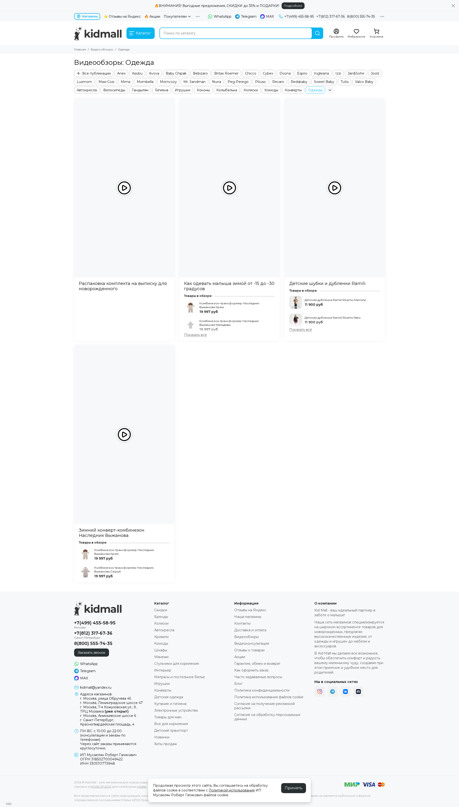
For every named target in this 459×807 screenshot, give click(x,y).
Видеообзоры (102, 49)
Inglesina (321, 73)
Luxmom (84, 82)
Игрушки (182, 90)
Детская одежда (168, 697)
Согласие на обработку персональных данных (267, 717)
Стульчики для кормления (176, 663)
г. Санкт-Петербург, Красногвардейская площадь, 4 (107, 722)
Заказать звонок (91, 652)
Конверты (293, 90)
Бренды (161, 617)
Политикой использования (232, 790)
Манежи (161, 657)
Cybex (268, 73)
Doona (285, 73)
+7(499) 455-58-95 (299, 16)
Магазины (90, 16)
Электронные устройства (176, 710)
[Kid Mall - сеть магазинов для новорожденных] (98, 33)
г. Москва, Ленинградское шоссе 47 (111, 703)
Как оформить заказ (251, 670)
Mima (125, 82)
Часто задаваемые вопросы (258, 677)
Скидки (160, 610)
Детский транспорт (171, 730)
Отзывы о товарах (249, 650)
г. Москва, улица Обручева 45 (105, 698)
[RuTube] (358, 691)
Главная (80, 49)
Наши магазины (247, 617)
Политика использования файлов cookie (268, 697)
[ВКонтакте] (345, 691)
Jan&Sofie (356, 73)
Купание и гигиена (170, 704)
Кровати (161, 637)
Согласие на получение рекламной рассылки (264, 706)
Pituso (260, 82)
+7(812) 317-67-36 (330, 16)
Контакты (242, 623)
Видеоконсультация (251, 643)
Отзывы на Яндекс (250, 610)
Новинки (161, 737)
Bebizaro (200, 73)
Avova (154, 73)
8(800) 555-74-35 (361, 16)
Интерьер (162, 670)
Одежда (315, 90)
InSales (141, 786)
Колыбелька (226, 90)
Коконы (203, 90)
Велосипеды (114, 90)
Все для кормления (171, 724)
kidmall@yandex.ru (95, 687)
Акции (239, 657)
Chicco (250, 73)
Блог (238, 684)
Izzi (338, 73)
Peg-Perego (238, 82)
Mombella (145, 82)
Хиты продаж (165, 744)
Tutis (345, 82)
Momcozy (168, 82)
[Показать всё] (195, 335)
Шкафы (160, 650)
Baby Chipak (176, 73)
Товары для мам (167, 717)
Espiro (302, 73)
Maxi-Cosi (106, 82)
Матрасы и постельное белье (179, 677)
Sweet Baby (324, 82)
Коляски (251, 90)
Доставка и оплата (250, 630)
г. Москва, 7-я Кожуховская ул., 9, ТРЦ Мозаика (108, 709)
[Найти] (317, 33)
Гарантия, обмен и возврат (257, 663)
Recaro (278, 82)
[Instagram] (319, 691)
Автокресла (87, 90)
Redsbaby (299, 82)
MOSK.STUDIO (101, 786)
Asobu (137, 73)
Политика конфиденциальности (262, 690)
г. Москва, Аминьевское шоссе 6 (108, 716)
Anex (121, 73)
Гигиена (161, 90)
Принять (293, 788)
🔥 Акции (152, 16)
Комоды (271, 90)
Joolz (375, 73)
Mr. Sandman (194, 82)
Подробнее (293, 5)
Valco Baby (364, 82)
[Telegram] (332, 691)
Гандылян (140, 90)
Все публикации (96, 73)
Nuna (216, 82)
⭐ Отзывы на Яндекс (122, 16)
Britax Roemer (226, 73)
